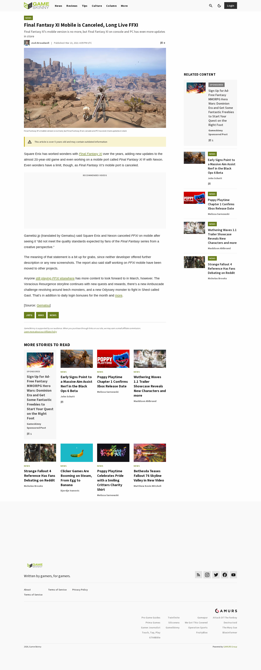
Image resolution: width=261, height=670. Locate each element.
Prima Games (153, 622)
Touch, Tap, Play (151, 632)
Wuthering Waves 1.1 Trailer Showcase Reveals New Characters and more (150, 386)
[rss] (198, 574)
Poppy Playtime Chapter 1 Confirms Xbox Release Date (112, 381)
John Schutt (68, 396)
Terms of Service (57, 589)
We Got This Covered (196, 622)
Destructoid (230, 622)
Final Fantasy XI (90, 154)
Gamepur (202, 617)
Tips (85, 5)
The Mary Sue (229, 627)
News (58, 5)
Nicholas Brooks (33, 486)
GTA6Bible (154, 637)
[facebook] (224, 574)
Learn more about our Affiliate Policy (40, 331)
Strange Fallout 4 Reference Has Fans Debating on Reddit (39, 475)
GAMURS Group (230, 646)
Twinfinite (174, 617)
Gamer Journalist (150, 627)
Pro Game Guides (151, 617)
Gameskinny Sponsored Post (36, 425)
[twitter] (216, 574)
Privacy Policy (80, 589)
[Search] (210, 5)
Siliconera (174, 622)
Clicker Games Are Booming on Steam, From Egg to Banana (76, 478)
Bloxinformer (229, 632)
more (118, 295)
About (27, 589)
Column (111, 5)
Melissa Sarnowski (108, 391)
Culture (97, 5)
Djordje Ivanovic (70, 490)
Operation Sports (198, 627)
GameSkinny (173, 627)
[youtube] (233, 574)
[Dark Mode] (219, 5)
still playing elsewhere (55, 278)
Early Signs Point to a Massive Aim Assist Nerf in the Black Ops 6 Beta (76, 384)
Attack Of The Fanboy (225, 617)
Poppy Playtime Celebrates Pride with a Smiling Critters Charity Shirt (110, 480)
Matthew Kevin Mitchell (147, 486)
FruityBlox (202, 632)
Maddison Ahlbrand (145, 401)
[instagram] (207, 574)
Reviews (71, 5)
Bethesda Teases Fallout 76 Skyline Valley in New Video (149, 475)
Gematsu (43, 305)
